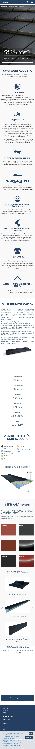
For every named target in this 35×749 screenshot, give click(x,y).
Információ (6, 726)
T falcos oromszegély (17, 617)
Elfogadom (29, 737)
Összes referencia (18, 698)
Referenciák (5, 728)
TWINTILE (5, 708)
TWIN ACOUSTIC (6, 719)
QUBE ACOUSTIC (7, 718)
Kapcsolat (5, 714)
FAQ (4, 729)
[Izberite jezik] (27, 2)
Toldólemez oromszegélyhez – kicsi (17, 640)
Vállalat (4, 712)
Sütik (30, 734)
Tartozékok (6, 722)
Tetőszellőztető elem (17, 594)
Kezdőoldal (5, 710)
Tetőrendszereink (8, 716)
